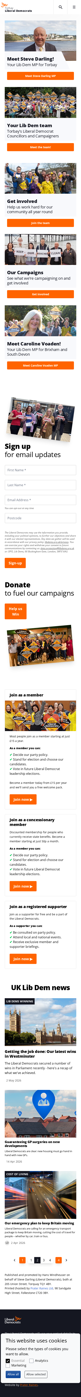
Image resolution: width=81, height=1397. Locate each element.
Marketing (18, 1365)
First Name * (12, 465)
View (40, 51)
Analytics (41, 1360)
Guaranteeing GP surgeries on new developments (32, 1144)
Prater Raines (29, 1385)
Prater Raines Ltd (41, 1288)
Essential (18, 1360)
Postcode (10, 513)
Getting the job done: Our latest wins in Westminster (40, 1054)
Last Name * (12, 479)
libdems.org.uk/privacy (57, 542)
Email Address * (14, 494)
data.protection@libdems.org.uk (57, 548)
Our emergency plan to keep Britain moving (39, 1223)
